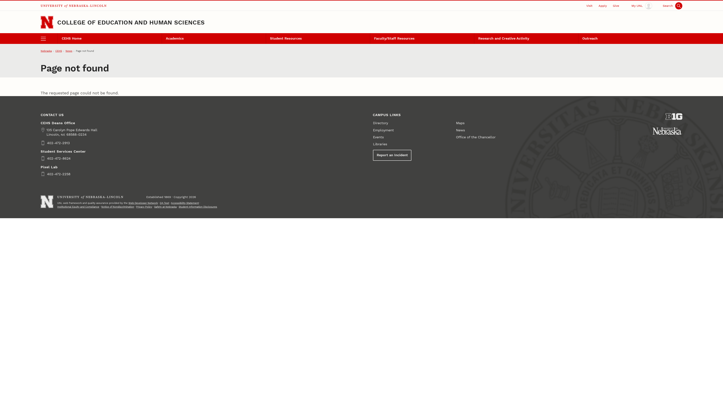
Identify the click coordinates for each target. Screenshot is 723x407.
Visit (589, 6)
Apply (603, 6)
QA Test (164, 203)
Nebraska (46, 51)
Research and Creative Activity (503, 38)
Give (616, 6)
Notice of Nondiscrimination (117, 206)
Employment (383, 130)
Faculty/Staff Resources (394, 38)
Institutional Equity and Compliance (78, 206)
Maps (460, 123)
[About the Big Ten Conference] (674, 116)
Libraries (380, 144)
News (69, 51)
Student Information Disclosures (198, 206)
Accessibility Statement (185, 203)
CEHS (58, 51)
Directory (380, 123)
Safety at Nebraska (165, 206)
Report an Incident (392, 155)
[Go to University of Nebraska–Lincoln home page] (47, 22)
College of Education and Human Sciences (131, 22)
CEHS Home (72, 38)
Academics (175, 38)
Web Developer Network (143, 203)
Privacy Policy (144, 206)
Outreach (590, 38)
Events (378, 137)
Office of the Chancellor (476, 137)
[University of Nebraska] (667, 131)
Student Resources (286, 38)
